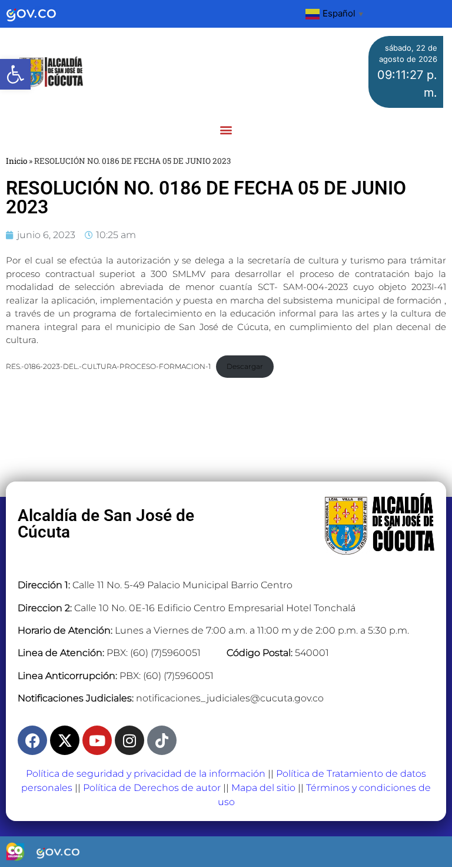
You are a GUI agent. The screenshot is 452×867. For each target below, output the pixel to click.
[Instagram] (129, 740)
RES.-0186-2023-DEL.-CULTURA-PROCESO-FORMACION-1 (108, 366)
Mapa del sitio (263, 787)
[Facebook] (32, 740)
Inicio (16, 161)
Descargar (245, 366)
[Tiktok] (162, 740)
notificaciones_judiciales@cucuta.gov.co (230, 698)
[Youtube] (97, 740)
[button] (15, 74)
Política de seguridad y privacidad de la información (145, 773)
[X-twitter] (64, 740)
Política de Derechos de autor (152, 787)
